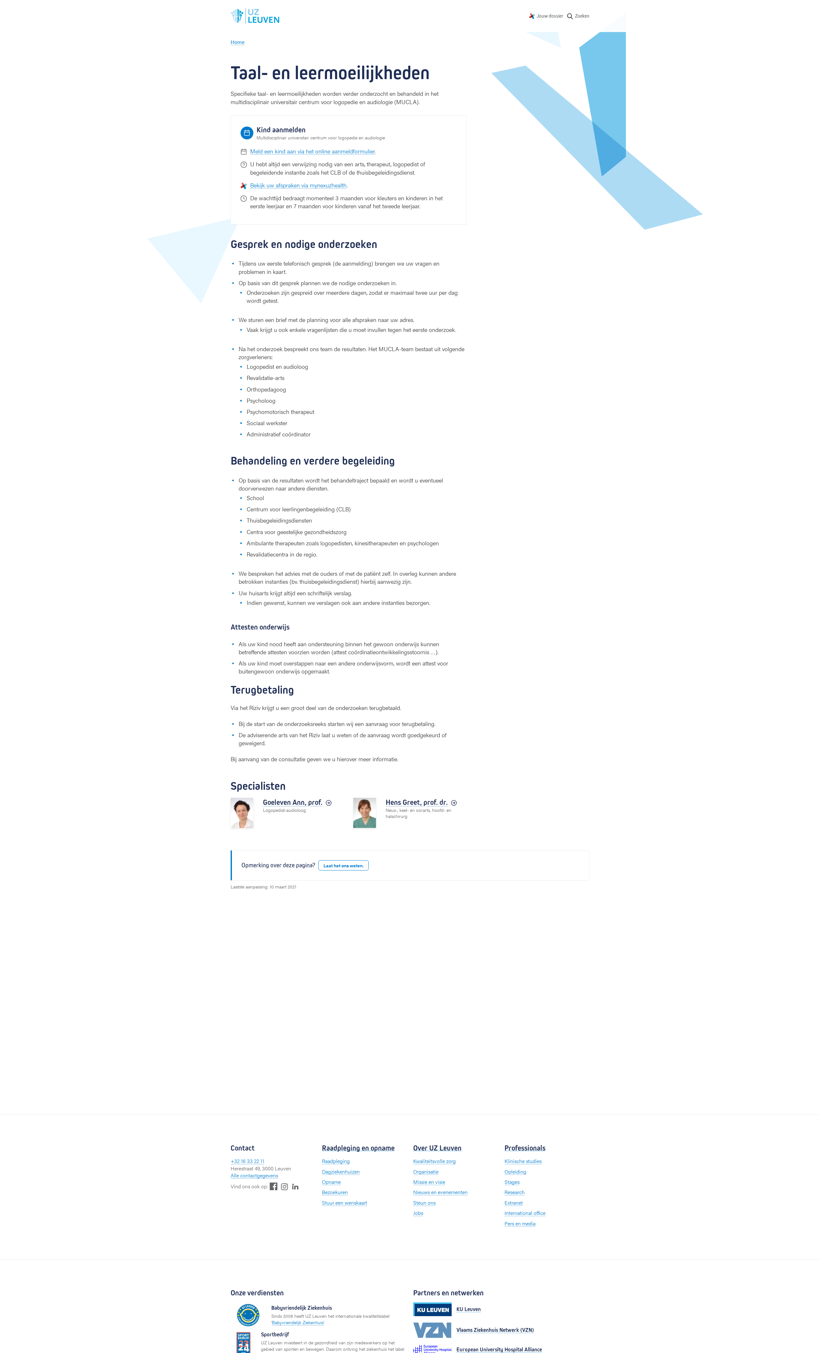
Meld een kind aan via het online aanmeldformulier (312, 151)
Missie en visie (429, 1181)
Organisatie (426, 1171)
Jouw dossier (550, 16)
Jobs (418, 1213)
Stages (512, 1181)
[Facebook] (273, 1186)
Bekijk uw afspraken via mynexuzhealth (298, 185)
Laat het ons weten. (344, 865)
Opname (331, 1181)
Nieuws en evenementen (440, 1192)
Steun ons (424, 1202)
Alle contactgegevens (254, 1175)
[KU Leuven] (432, 1309)
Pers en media (520, 1223)
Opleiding (515, 1171)
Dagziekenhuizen (341, 1171)
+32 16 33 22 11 (247, 1161)
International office (524, 1213)
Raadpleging (336, 1161)
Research (514, 1192)
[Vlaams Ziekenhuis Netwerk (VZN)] (432, 1330)
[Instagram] (284, 1187)
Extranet (513, 1202)
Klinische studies (523, 1161)
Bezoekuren (335, 1192)
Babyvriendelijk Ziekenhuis (298, 1322)
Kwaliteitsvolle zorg (434, 1161)
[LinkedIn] (295, 1186)
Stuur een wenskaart (344, 1202)
